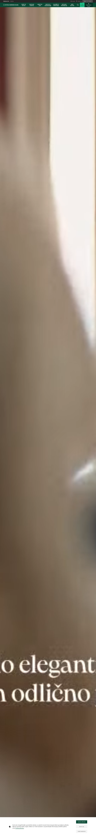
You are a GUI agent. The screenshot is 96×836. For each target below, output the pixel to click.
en (90, 1)
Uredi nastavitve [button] (81, 831)
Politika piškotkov (19, 828)
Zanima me (87, 11)
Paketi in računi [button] (23, 5)
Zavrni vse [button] (81, 826)
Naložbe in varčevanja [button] (56, 5)
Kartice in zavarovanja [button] (48, 5)
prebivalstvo (6, 1)
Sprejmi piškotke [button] (82, 821)
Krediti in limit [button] (39, 5)
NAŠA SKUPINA (72, 5)
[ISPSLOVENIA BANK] (11, 5)
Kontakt (73, 1)
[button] (94, 818)
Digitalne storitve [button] (31, 5)
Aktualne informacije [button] (64, 5)
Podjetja (12, 1)
